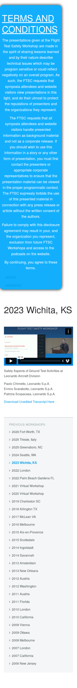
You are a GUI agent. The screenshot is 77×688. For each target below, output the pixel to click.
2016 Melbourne (23, 524)
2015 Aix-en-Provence (27, 532)
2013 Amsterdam (24, 563)
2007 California (22, 655)
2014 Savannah (23, 555)
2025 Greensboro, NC (27, 447)
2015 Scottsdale (23, 540)
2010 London (21, 609)
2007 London (21, 648)
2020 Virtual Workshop (28, 493)
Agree (10, 277)
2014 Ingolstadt (22, 547)
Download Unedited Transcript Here (29, 401)
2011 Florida (21, 601)
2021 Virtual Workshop (28, 485)
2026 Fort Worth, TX (26, 431)
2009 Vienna (21, 624)
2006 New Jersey (24, 663)
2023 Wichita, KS (24, 462)
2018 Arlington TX (24, 509)
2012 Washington (24, 586)
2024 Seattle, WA (24, 455)
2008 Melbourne (23, 640)
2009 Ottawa (21, 632)
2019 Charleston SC (26, 501)
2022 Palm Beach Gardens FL (33, 478)
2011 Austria (21, 594)
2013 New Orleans (25, 570)
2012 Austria (21, 578)
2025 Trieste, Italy (24, 439)
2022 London (21, 470)
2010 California (22, 617)
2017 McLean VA (24, 516)
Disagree (13, 285)
